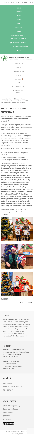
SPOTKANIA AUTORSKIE (13, 387)
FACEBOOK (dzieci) (11, 409)
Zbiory (19, 16)
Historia (19, 12)
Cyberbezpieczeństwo (19, 35)
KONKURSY (8, 390)
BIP (19, 50)
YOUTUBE (8, 419)
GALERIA (4, 299)
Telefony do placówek (19, 47)
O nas (19, 8)
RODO (19, 31)
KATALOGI (8, 383)
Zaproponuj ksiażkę (19, 91)
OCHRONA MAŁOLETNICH (19, 39)
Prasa (19, 20)
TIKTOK (7, 416)
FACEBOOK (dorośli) (12, 406)
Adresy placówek (19, 43)
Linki (18, 23)
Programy (19, 27)
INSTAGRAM (8, 412)
